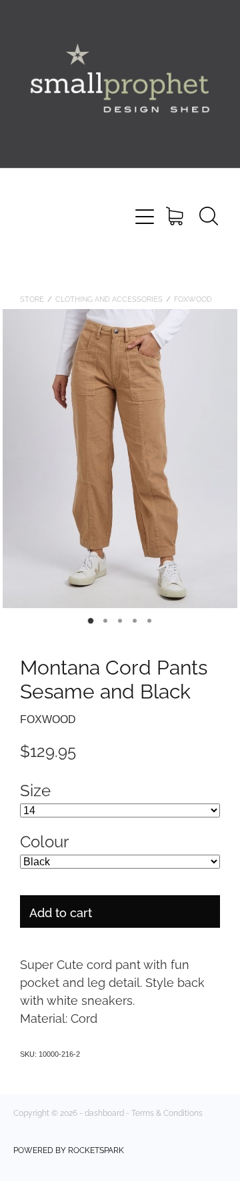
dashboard (104, 1112)
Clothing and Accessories (109, 298)
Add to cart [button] (60, 911)
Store (32, 298)
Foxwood (193, 298)
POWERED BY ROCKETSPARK (68, 1149)
